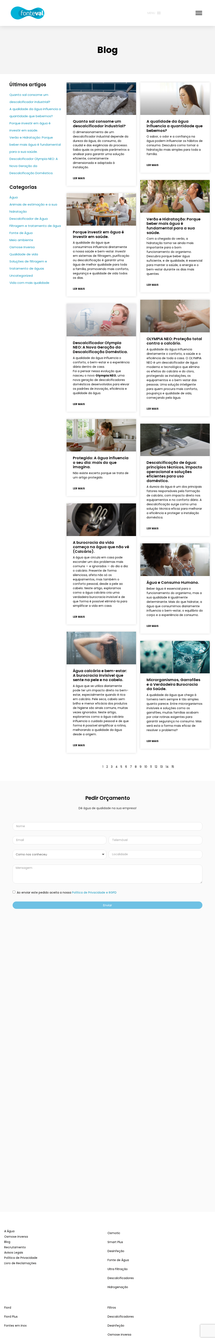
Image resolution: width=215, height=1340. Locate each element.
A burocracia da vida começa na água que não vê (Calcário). (101, 547)
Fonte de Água (21, 233)
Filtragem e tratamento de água (35, 226)
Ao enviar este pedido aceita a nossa (66, 893)
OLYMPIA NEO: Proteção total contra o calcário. (174, 341)
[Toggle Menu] (198, 13)
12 (156, 767)
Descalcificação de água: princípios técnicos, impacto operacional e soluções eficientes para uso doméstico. (174, 471)
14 (167, 767)
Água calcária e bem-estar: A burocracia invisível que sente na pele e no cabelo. (100, 675)
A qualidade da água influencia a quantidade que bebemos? (175, 126)
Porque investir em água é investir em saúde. (98, 234)
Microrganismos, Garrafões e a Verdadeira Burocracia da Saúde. (173, 684)
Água (13, 197)
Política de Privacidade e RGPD (94, 893)
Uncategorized (21, 275)
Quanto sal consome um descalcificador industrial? (99, 124)
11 (151, 767)
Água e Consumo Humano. (173, 582)
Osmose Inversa (22, 247)
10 (145, 767)
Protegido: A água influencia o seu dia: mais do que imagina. (100, 462)
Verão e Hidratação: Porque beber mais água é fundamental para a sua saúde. (35, 144)
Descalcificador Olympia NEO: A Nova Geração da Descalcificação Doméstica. (33, 166)
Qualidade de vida (23, 254)
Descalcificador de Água (28, 218)
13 (161, 767)
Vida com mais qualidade (29, 282)
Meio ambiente (21, 240)
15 (173, 767)
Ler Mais (79, 178)
